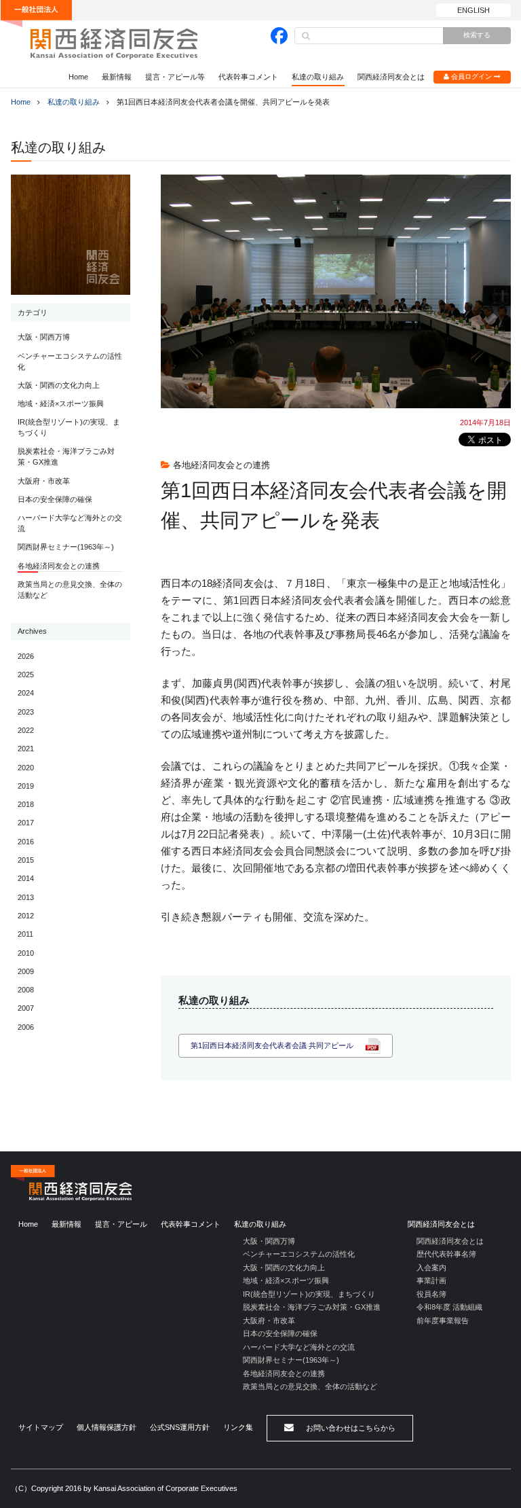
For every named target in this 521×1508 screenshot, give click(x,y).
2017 (26, 823)
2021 (26, 748)
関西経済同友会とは (391, 77)
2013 (26, 897)
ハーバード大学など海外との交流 (70, 523)
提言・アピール (121, 1224)
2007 (26, 1008)
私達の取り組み (318, 77)
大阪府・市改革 (44, 481)
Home (78, 77)
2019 (26, 786)
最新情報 (117, 77)
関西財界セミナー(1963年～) (66, 547)
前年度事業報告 (443, 1320)
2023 (26, 712)
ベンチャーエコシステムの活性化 (70, 361)
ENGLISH (473, 10)
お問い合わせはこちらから (349, 1428)
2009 (26, 971)
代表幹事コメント (248, 77)
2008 (26, 990)
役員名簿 (431, 1294)
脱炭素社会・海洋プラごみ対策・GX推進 (66, 456)
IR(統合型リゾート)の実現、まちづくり (69, 427)
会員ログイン (471, 76)
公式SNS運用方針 (180, 1427)
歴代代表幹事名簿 (446, 1254)
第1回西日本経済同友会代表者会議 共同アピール (272, 1045)
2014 (26, 878)
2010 (26, 953)
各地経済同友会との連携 (59, 566)
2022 (26, 730)
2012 (26, 916)
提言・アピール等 (175, 77)
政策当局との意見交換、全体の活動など (70, 589)
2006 (26, 1027)
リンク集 (238, 1427)
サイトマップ (40, 1427)
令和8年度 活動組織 (449, 1307)
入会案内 (431, 1267)
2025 (26, 674)
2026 (26, 656)
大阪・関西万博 (44, 337)
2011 (25, 934)
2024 (26, 693)
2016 (26, 842)
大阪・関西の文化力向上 (59, 385)
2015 (26, 860)
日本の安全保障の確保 (55, 499)
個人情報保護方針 (106, 1427)
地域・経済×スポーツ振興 (61, 403)
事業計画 (431, 1280)
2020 (26, 768)
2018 (26, 804)
